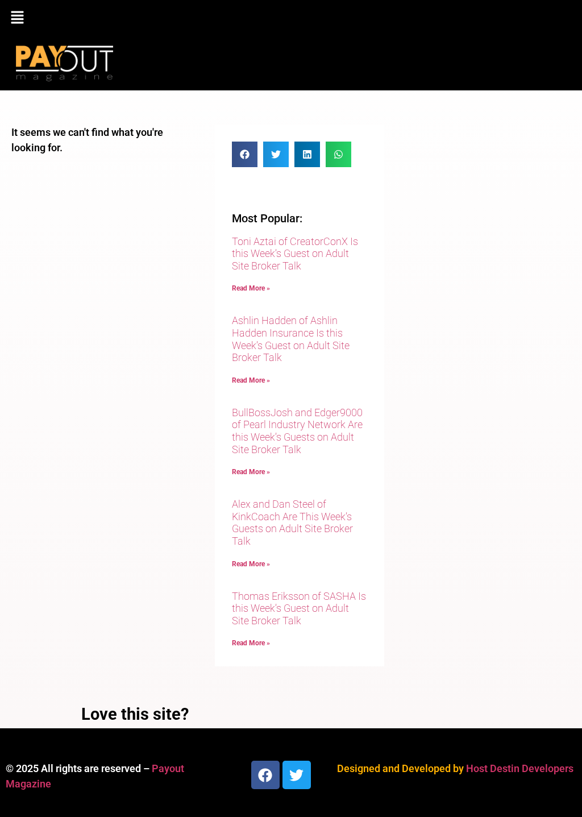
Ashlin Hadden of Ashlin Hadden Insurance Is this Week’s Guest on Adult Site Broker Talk (291, 338)
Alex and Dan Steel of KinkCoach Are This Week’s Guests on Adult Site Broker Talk (292, 522)
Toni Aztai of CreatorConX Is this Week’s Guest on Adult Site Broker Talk (295, 253)
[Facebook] (265, 775)
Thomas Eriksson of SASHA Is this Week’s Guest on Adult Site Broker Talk (299, 608)
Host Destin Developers (519, 768)
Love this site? (135, 714)
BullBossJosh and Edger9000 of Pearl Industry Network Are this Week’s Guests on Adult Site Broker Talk (297, 431)
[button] (291, 18)
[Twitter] (296, 775)
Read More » (251, 288)
